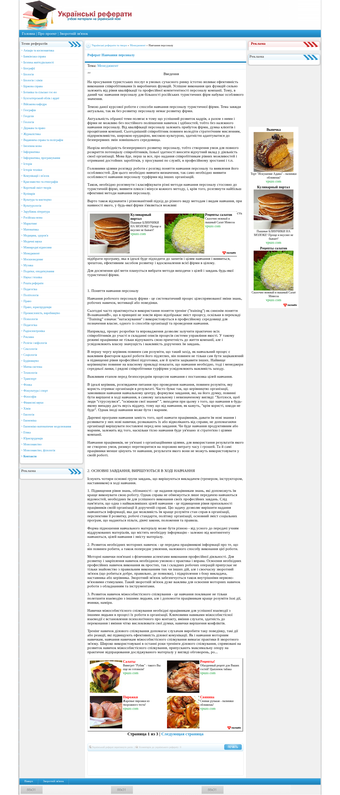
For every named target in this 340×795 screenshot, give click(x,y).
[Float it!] (169, 756)
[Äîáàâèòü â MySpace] (117, 763)
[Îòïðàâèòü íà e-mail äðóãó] (169, 771)
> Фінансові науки (32, 402)
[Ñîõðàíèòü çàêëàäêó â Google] (199, 756)
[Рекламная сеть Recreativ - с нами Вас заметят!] (228, 253)
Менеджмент (138, 45)
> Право (26, 301)
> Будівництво (30, 361)
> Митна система (31, 367)
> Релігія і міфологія (34, 343)
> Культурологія (31, 205)
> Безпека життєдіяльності (37, 62)
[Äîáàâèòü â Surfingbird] (177, 763)
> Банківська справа (33, 56)
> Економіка (28, 420)
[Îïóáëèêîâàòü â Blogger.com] (139, 756)
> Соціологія (29, 355)
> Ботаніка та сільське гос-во (39, 92)
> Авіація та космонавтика (37, 50)
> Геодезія (27, 116)
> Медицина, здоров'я (34, 235)
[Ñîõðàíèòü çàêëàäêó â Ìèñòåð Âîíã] (95, 763)
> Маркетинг (29, 223)
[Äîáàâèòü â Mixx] (102, 763)
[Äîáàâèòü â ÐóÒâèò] (162, 763)
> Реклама (27, 337)
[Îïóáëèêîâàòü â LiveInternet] (229, 756)
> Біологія (27, 74)
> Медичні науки (31, 241)
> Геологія (27, 122)
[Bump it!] (162, 756)
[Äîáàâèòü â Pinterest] (139, 763)
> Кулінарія (28, 193)
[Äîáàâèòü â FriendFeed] (192, 756)
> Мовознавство (31, 444)
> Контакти (29, 456)
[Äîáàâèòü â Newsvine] (124, 763)
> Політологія (30, 295)
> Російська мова (31, 217)
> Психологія (29, 319)
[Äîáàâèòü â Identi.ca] (207, 756)
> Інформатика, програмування (40, 158)
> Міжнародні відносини (36, 247)
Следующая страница (182, 734)
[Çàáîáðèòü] (147, 756)
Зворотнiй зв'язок (73, 34)
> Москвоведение (32, 259)
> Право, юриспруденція (36, 307)
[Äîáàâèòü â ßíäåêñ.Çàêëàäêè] (222, 763)
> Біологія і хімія (32, 80)
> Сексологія (29, 349)
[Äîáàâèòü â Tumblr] (192, 763)
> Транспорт (28, 378)
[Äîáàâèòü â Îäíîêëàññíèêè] (110, 756)
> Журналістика (31, 134)
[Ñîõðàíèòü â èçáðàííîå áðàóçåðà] (162, 771)
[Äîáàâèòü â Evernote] (184, 756)
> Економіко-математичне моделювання (46, 426)
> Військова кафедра (34, 104)
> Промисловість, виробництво (40, 313)
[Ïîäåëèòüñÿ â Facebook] (102, 756)
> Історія (26, 164)
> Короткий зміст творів (36, 187)
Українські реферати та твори (109, 45)
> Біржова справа (32, 86)
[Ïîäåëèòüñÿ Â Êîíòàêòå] (95, 756)
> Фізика (26, 384)
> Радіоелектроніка (33, 331)
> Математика (30, 229)
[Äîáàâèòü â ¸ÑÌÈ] (236, 763)
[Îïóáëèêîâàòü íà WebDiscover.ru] (207, 763)
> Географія (28, 110)
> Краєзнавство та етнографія (39, 182)
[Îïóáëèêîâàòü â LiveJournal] (124, 756)
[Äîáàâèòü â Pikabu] (132, 763)
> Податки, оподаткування (37, 271)
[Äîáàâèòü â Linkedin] (222, 756)
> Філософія (28, 396)
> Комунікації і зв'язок (35, 176)
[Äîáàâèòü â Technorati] (184, 763)
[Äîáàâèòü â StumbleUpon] (169, 763)
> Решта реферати (32, 283)
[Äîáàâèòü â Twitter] (199, 763)
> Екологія (27, 414)
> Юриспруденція (32, 438)
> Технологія (29, 372)
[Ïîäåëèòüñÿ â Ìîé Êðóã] (110, 763)
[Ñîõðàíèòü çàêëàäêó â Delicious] (154, 756)
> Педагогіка (29, 289)
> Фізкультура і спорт (34, 390)
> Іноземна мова (31, 146)
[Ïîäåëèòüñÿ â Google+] (132, 756)
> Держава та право (33, 128)
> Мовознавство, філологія (38, 450)
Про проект (47, 34)
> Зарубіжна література (35, 211)
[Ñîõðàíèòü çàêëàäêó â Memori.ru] (236, 756)
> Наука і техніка (31, 277)
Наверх (28, 781)
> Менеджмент (30, 253)
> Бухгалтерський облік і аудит (40, 98)
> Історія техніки (31, 170)
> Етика (26, 432)
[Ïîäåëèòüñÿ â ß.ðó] (229, 763)
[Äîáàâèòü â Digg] (177, 756)
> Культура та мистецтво (36, 199)
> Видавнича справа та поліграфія (42, 140)
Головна (28, 34)
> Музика (27, 265)
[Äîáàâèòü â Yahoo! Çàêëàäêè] (214, 763)
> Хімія (26, 408)
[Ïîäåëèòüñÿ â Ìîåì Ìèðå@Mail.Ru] (117, 756)
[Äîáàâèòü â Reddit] (154, 763)
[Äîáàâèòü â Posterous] (147, 763)
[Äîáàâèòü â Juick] (214, 756)
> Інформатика (30, 152)
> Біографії (28, 68)
